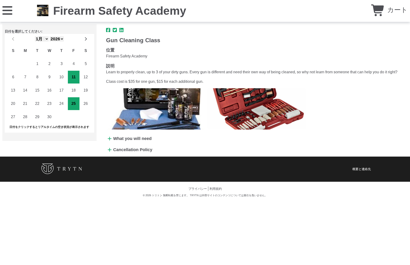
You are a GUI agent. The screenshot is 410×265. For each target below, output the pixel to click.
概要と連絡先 (361, 169)
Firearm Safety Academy (119, 11)
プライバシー (197, 189)
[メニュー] (7, 10)
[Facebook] (108, 30)
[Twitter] (115, 30)
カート (396, 10)
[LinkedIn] (121, 30)
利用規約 (216, 189)
